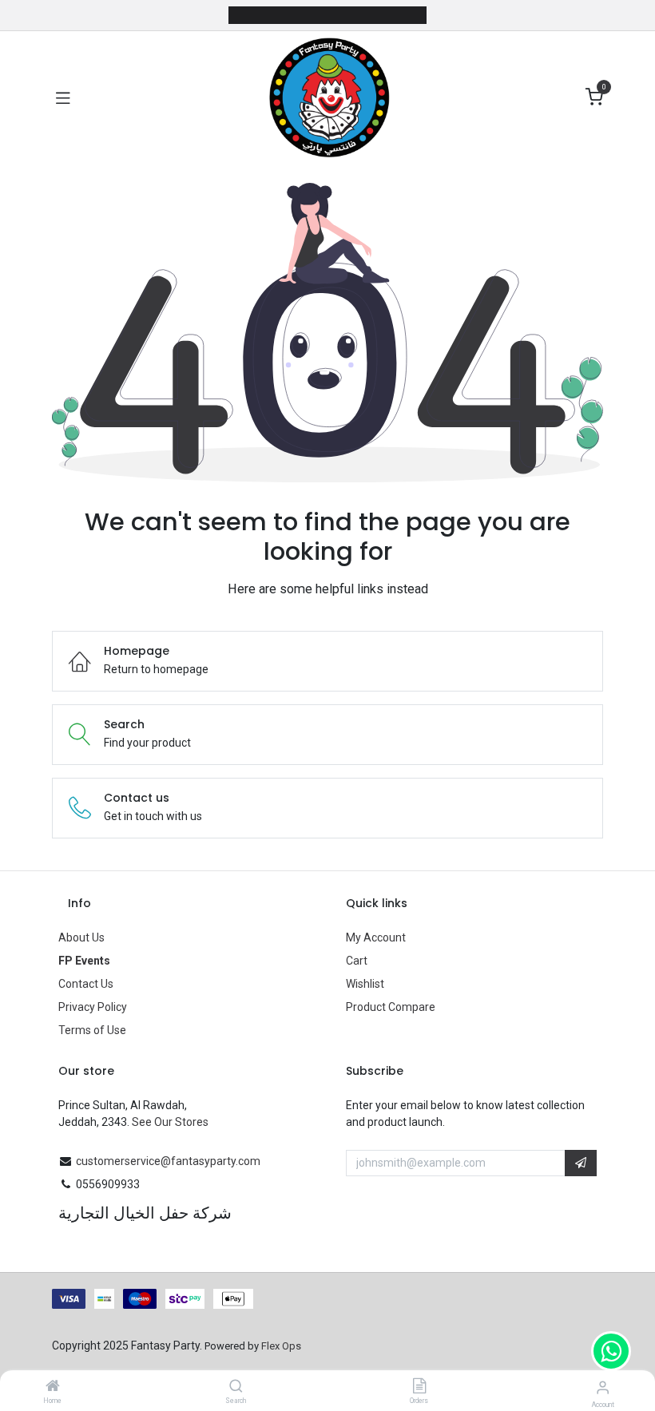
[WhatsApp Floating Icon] (611, 1351)
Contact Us (85, 983)
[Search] (236, 1387)
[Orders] (419, 1387)
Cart (356, 960)
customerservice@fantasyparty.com (168, 1161)
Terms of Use (92, 1030)
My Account (376, 937)
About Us (81, 937)
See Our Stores (170, 1122)
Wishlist (365, 983)
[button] (581, 1163)
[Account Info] (602, 1387)
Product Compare (390, 1007)
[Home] (53, 1387)
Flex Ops (281, 1346)
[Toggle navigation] (63, 97)
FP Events (84, 960)
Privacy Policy (92, 1007)
